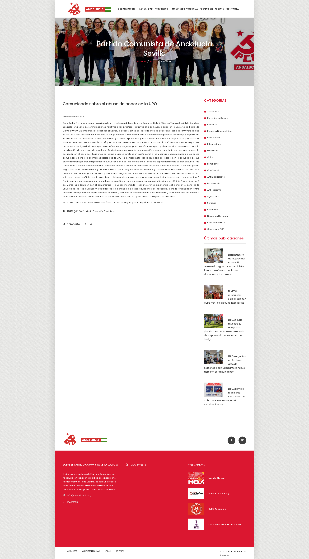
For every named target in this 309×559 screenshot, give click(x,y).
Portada (141, 61)
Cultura (211, 157)
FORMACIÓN (206, 8)
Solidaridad (213, 111)
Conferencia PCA (216, 222)
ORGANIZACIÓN (126, 8)
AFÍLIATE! (219, 8)
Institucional (213, 137)
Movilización (213, 183)
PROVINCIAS (161, 8)
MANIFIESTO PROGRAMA (185, 8)
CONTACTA (232, 8)
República (212, 209)
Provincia (212, 124)
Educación (212, 150)
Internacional (214, 144)
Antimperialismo (216, 176)
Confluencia (213, 170)
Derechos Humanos (217, 216)
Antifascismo (214, 190)
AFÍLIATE (108, 551)
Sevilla (153, 61)
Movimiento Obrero (217, 118)
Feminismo (213, 163)
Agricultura (213, 196)
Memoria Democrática (219, 131)
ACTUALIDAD (146, 8)
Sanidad (211, 203)
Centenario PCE (215, 229)
